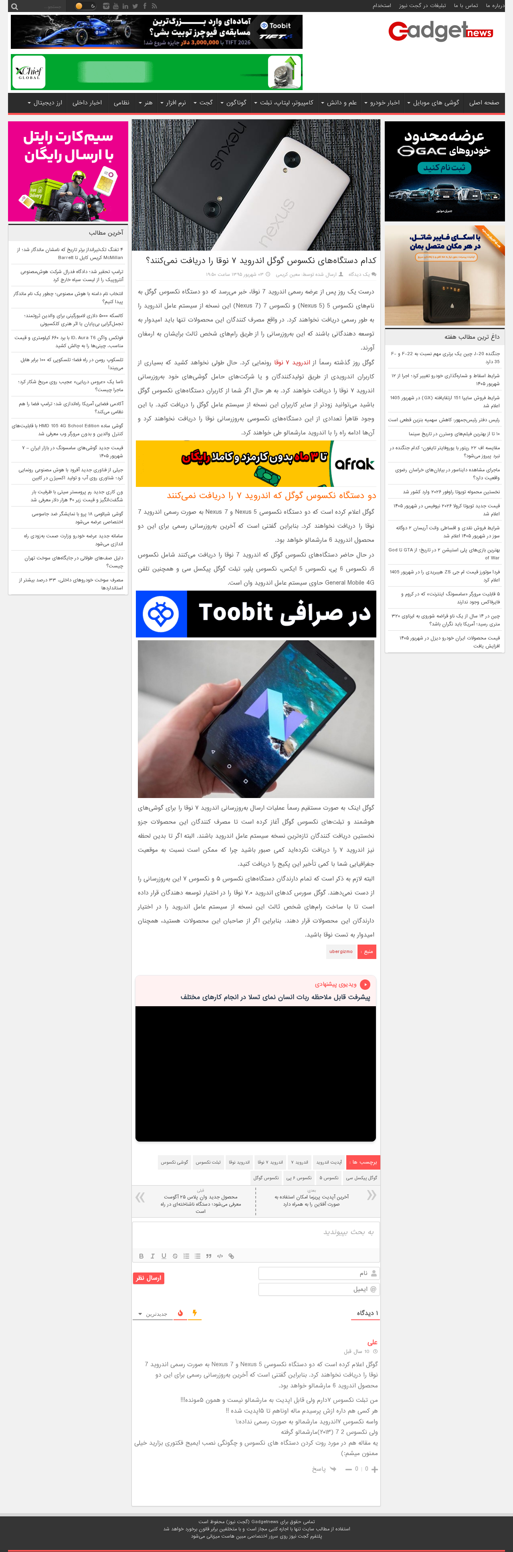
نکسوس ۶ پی (299, 1178)
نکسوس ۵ (328, 1178)
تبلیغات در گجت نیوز (422, 6)
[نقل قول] (208, 1256)
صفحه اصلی (484, 103)
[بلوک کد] (220, 1256)
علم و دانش (342, 103)
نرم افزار (176, 103)
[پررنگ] (141, 1256)
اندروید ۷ (299, 1162)
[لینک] (231, 1256)
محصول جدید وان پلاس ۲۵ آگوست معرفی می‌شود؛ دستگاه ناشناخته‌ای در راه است (201, 1201)
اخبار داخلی (87, 103)
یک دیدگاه (359, 274)
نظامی (121, 103)
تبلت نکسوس (208, 1162)
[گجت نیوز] (441, 44)
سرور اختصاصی (262, 1536)
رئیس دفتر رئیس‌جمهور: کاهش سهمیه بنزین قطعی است (444, 420)
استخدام (382, 6)
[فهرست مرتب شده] (186, 1256)
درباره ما (495, 6)
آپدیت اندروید (328, 1162)
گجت (206, 103)
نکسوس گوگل (266, 1178)
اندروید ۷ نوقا (292, 363)
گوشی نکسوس (174, 1162)
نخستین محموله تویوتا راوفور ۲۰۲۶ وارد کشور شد (451, 492)
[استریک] (175, 1256)
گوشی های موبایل (436, 103)
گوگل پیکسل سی (361, 1178)
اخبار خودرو (385, 103)
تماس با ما (466, 6)
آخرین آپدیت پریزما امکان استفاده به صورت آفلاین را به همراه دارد (311, 1198)
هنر (149, 103)
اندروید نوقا (239, 1162)
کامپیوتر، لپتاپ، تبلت (286, 103)
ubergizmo (341, 951)
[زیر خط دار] (164, 1256)
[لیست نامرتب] (197, 1256)
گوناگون (236, 103)
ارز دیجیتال (48, 103)
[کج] (152, 1256)
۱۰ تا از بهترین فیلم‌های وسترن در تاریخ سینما (454, 434)
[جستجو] (14, 6)
